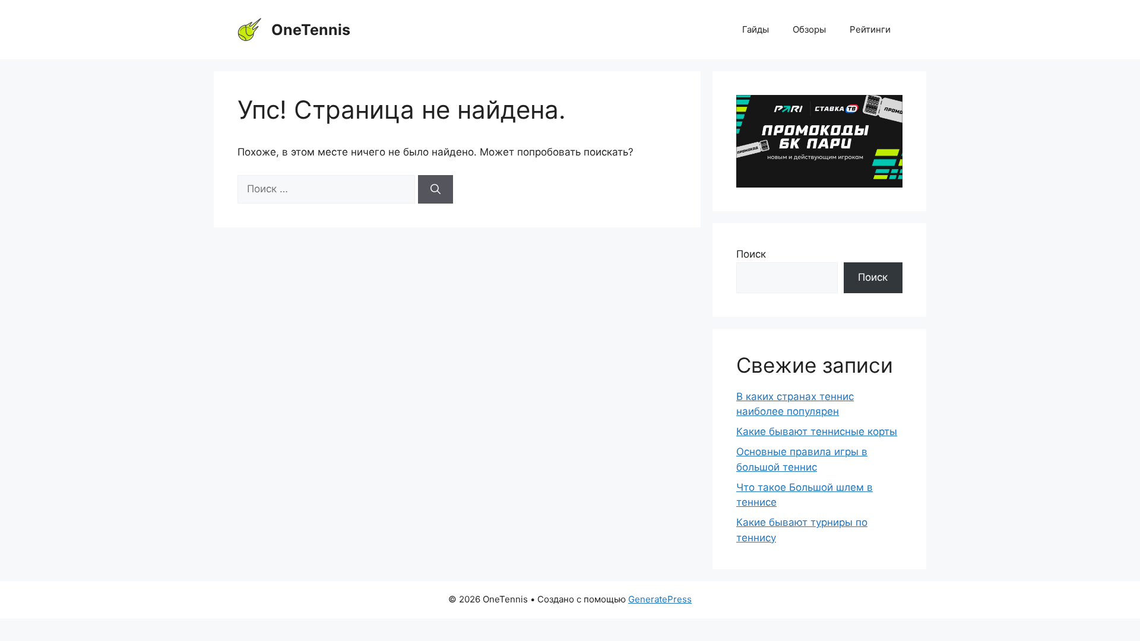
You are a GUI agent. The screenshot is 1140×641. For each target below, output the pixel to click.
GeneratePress (660, 599)
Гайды (755, 29)
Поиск (751, 254)
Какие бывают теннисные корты (816, 431)
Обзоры (809, 29)
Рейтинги (870, 29)
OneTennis (310, 30)
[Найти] (435, 189)
